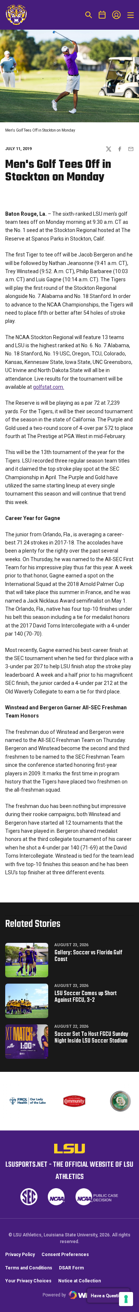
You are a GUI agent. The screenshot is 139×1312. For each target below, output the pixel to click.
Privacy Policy (20, 1254)
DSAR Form (71, 1267)
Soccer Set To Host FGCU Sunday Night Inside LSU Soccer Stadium (91, 1038)
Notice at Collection (79, 1280)
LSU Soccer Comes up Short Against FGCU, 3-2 (85, 997)
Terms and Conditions (28, 1267)
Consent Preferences (65, 1254)
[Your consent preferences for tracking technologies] (126, 1299)
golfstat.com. (48, 387)
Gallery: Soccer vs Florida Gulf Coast (88, 956)
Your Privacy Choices (28, 1280)
